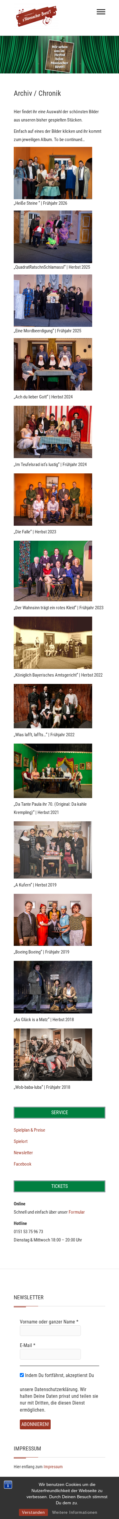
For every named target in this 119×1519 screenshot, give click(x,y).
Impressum (53, 1466)
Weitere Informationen (74, 1512)
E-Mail (27, 1345)
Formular (77, 1212)
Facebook (22, 1164)
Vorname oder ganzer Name (49, 1322)
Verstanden (33, 1512)
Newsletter (23, 1152)
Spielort (20, 1141)
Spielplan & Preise (29, 1130)
